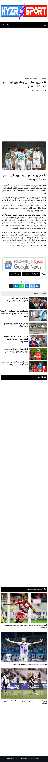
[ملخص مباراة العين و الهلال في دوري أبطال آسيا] (24, 649)
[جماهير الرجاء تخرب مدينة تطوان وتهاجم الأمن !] (23, 328)
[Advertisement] (24, 51)
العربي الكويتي (19, 228)
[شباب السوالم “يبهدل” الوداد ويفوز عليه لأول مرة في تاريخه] (23, 366)
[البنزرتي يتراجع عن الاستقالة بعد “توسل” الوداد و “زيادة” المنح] (23, 354)
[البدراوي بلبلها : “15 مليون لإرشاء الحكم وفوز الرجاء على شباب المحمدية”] (23, 341)
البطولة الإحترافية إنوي (31, 79)
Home (44, 79)
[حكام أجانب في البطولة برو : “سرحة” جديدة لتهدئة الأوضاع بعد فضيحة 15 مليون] (23, 315)
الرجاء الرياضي (36, 185)
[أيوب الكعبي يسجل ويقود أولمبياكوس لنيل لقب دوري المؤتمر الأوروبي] (24, 611)
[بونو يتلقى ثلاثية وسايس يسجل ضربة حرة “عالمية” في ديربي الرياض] (24, 686)
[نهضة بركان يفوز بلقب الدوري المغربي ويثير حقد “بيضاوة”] (23, 303)
